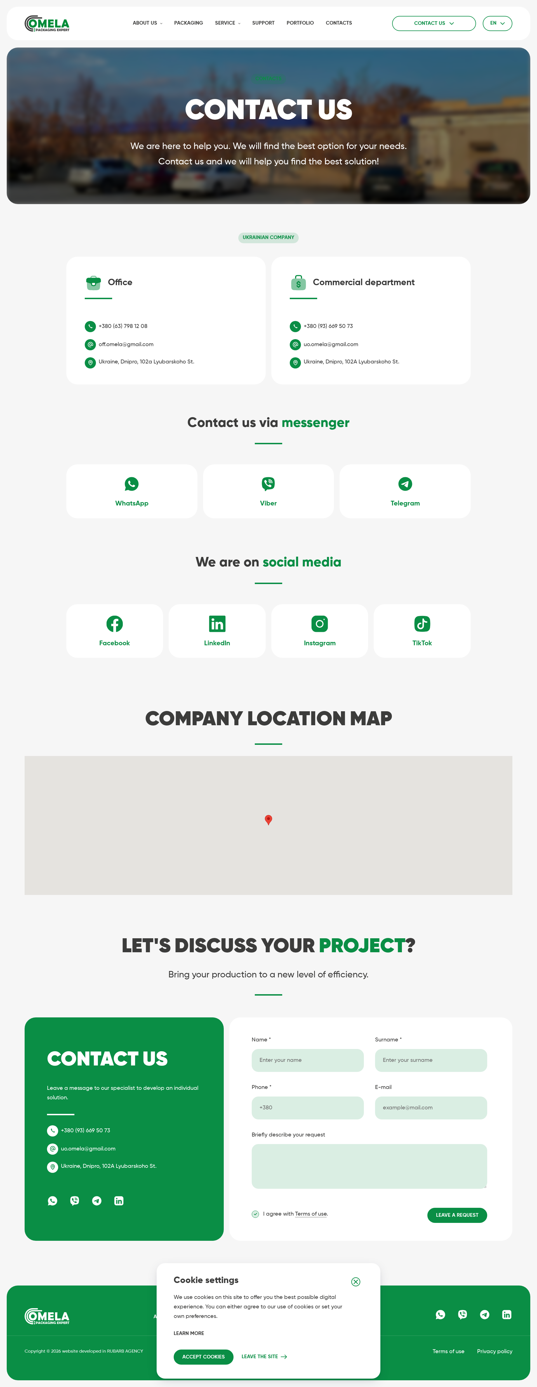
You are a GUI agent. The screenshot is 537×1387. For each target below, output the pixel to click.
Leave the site (260, 1356)
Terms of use (311, 1214)
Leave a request (457, 1215)
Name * (261, 1040)
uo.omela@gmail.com (331, 345)
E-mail (383, 1087)
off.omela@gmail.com (126, 345)
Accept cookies (203, 1357)
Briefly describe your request (288, 1135)
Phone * (262, 1087)
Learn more (189, 1333)
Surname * (388, 1040)
